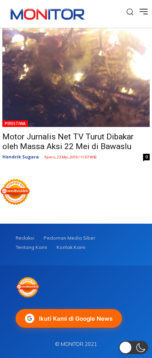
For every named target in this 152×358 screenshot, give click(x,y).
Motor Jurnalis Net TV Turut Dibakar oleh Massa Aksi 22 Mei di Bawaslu (68, 141)
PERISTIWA (15, 123)
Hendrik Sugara (20, 157)
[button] (133, 347)
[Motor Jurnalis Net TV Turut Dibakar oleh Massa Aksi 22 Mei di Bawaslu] (76, 77)
